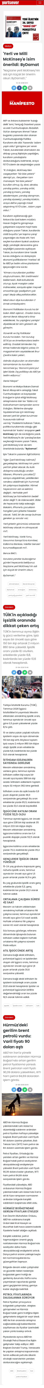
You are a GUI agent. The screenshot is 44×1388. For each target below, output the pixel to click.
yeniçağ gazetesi (15, 595)
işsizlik (6, 1005)
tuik (38, 1005)
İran (31, 1371)
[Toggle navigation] (40, 2)
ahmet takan (14, 584)
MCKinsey (33, 590)
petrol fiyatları (21, 1376)
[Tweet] (13, 88)
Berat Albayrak (29, 584)
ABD (11, 1371)
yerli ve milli (30, 595)
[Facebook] (19, 88)
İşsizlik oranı (17, 1005)
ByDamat (10, 590)
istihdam (29, 1005)
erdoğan (21, 590)
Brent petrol (21, 1371)
